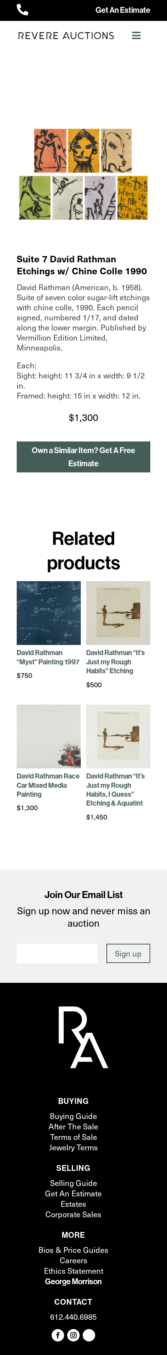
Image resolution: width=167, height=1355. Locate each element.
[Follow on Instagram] (73, 1335)
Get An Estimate (123, 10)
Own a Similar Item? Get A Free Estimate (83, 457)
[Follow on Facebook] (58, 1335)
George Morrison (73, 1281)
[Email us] (89, 1335)
